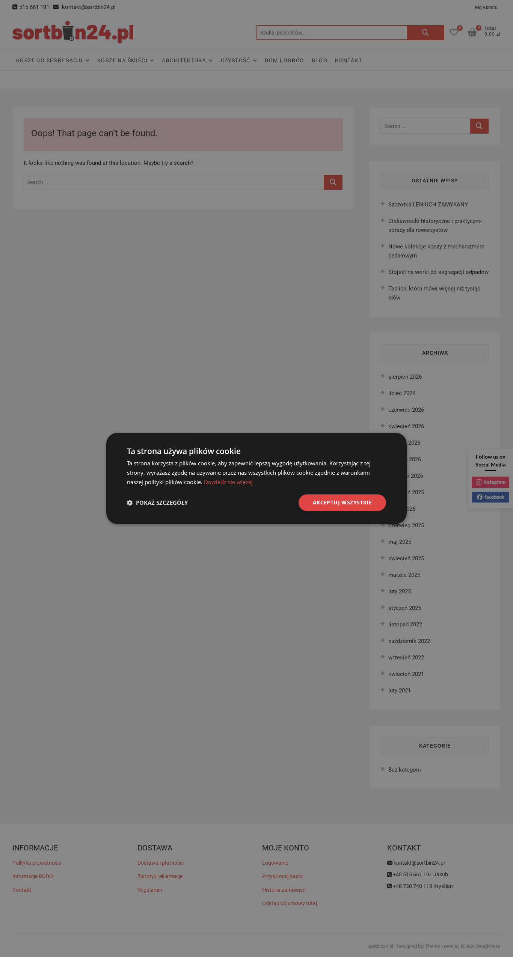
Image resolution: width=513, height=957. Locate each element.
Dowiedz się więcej (228, 482)
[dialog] (256, 478)
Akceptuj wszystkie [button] (342, 502)
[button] (157, 502)
